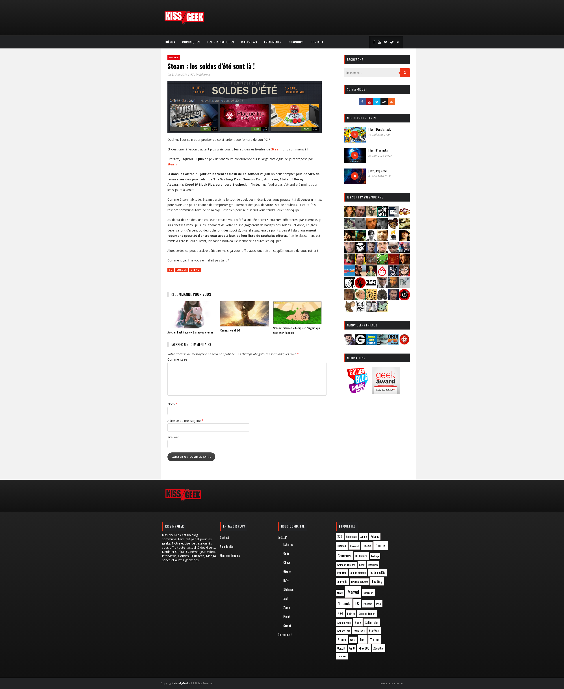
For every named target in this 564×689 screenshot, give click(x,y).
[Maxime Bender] (360, 275)
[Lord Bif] (393, 263)
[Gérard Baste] (404, 239)
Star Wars (374, 631)
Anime (363, 536)
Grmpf (287, 625)
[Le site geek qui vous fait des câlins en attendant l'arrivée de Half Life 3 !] (184, 24)
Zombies (341, 656)
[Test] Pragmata (378, 150)
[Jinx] (360, 251)
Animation (351, 536)
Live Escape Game (359, 581)
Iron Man (342, 572)
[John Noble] (371, 251)
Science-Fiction (366, 613)
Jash (285, 598)
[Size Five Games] (371, 298)
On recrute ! (284, 634)
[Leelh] (371, 263)
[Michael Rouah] (382, 275)
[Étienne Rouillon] (349, 239)
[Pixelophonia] (404, 287)
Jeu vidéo (342, 582)
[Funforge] (393, 239)
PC (171, 269)
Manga (340, 593)
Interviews (249, 42)
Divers (173, 57)
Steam (276, 149)
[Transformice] (349, 310)
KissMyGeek (181, 683)
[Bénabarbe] (393, 215)
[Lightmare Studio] (382, 263)
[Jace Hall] (349, 251)
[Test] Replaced (377, 171)
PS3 (378, 604)
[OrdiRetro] (393, 343)
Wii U (352, 648)
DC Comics (361, 556)
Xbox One (378, 648)
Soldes (181, 269)
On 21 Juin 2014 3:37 (180, 74)
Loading (377, 581)
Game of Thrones (346, 565)
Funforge (375, 556)
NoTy (285, 580)
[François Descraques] (371, 239)
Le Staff (282, 537)
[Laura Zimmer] (349, 263)
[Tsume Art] (360, 310)
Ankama (375, 536)
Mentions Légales (230, 555)
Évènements (272, 42)
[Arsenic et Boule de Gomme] (371, 215)
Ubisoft (341, 648)
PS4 (340, 613)
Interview (373, 565)
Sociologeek (344, 622)
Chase (286, 562)
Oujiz (286, 553)
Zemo (286, 607)
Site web (173, 437)
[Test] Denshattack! (379, 129)
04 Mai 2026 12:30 (379, 176)
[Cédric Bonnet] (360, 227)
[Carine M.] (349, 227)
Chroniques (191, 42)
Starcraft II (359, 631)
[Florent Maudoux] (360, 239)
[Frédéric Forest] (382, 239)
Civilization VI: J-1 (230, 330)
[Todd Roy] (393, 298)
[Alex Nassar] (360, 215)
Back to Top (390, 683)
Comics (380, 545)
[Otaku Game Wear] (404, 343)
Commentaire (177, 359)
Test (362, 639)
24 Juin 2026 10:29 (380, 155)
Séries (353, 640)
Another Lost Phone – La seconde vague (190, 332)
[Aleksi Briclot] (349, 215)
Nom (172, 404)
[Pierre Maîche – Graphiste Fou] (349, 343)
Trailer (374, 639)
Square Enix (343, 631)
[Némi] (349, 287)
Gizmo (287, 571)
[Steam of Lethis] (382, 298)
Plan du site (226, 546)
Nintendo (344, 603)
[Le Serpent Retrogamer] (382, 343)
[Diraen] (393, 227)
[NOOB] (371, 287)
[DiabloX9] (382, 227)
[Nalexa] (404, 275)
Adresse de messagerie (185, 421)
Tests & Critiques (220, 42)
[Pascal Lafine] (382, 287)
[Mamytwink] (404, 263)
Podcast (368, 604)
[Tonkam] (404, 298)
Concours (296, 42)
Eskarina (204, 74)
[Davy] (371, 227)
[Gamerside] (360, 343)
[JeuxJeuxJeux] (371, 343)
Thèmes (169, 42)
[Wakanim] (371, 310)
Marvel (353, 592)
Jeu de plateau (358, 572)
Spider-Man (371, 622)
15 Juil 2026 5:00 (379, 135)
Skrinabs (288, 589)
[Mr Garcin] (393, 275)
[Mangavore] (349, 275)
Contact (317, 42)
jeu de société (377, 572)
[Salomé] (360, 298)
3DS (339, 536)
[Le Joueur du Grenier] (360, 263)
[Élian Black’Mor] (404, 227)
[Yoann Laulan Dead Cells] (404, 251)
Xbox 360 (364, 648)
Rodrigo (351, 613)
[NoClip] (360, 287)
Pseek (286, 616)
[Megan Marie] (371, 275)
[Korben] (393, 251)
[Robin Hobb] (349, 298)
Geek (361, 565)
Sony (358, 622)
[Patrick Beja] (393, 287)
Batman (342, 545)
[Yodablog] (382, 310)
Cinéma (367, 546)
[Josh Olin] (382, 251)
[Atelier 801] (382, 215)
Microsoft (368, 593)
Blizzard (354, 546)
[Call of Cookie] (404, 215)
